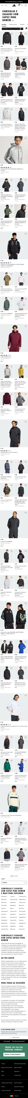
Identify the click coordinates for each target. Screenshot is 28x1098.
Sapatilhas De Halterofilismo (23, 917)
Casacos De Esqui (13, 920)
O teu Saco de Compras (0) (18, 1041)
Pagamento (16, 1071)
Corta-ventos (4, 926)
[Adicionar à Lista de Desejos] (11, 34)
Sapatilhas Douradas (13, 905)
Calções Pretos (21, 926)
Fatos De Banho (3, 917)
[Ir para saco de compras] (25, 5)
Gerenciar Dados (18, 1082)
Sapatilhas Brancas (13, 914)
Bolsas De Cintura (3, 902)
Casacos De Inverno (22, 902)
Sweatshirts (4, 923)
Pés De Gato (22, 911)
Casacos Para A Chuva (13, 911)
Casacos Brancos (21, 920)
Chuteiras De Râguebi (22, 896)
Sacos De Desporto (3, 914)
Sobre (2, 1071)
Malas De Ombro (12, 929)
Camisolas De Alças (4, 911)
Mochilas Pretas (21, 908)
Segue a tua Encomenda (6, 1067)
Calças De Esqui (12, 923)
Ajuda (2, 1075)
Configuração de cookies (7, 1082)
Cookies (3, 1086)
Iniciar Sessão (7, 1041)
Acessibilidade (17, 1090)
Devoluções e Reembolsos (20, 1063)
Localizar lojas (17, 1075)
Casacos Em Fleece (22, 914)
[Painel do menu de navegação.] (2, 5)
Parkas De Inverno (4, 896)
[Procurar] (22, 5)
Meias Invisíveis (12, 908)
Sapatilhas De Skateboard (22, 899)
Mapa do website (18, 1067)
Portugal (16, 1095)
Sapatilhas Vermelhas (13, 926)
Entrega (3, 1063)
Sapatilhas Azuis (13, 902)
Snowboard (4, 920)
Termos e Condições (6, 1090)
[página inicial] (14, 6)
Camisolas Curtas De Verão (4, 905)
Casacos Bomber (3, 908)
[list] (14, 24)
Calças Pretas (13, 899)
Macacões (3, 899)
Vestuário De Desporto (13, 917)
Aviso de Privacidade (19, 1086)
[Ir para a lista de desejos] (6, 5)
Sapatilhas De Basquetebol (22, 923)
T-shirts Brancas (12, 896)
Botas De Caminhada (22, 905)
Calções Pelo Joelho (4, 929)
